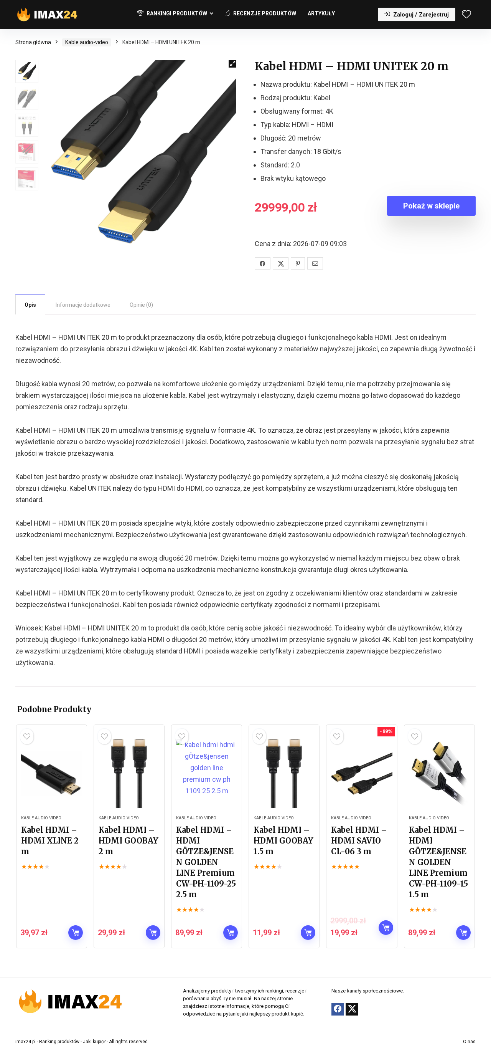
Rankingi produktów (176, 13)
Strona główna (33, 42)
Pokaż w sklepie (431, 205)
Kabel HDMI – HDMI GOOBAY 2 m (128, 840)
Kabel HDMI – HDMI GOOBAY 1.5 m (283, 840)
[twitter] (352, 1009)
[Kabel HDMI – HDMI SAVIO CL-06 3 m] (361, 773)
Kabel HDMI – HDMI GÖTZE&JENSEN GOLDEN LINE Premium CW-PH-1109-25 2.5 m (206, 862)
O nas (469, 1041)
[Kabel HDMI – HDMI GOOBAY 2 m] (129, 773)
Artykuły (321, 13)
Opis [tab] (30, 305)
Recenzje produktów (264, 13)
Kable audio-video (86, 42)
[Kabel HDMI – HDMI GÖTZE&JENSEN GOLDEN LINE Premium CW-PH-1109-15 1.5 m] (439, 773)
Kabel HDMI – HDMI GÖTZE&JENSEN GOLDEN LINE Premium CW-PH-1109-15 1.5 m (438, 862)
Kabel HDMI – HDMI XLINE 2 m (50, 840)
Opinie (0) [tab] (141, 305)
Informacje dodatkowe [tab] (83, 305)
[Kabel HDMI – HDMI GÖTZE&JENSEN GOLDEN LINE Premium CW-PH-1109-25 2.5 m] (206, 773)
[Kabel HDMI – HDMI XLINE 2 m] (51, 773)
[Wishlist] (466, 15)
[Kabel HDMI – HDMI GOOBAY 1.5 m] (284, 773)
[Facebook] (337, 1009)
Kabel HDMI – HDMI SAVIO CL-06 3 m (359, 840)
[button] (232, 64)
